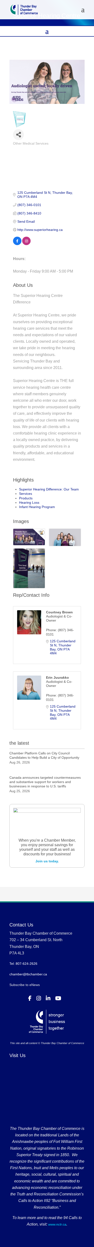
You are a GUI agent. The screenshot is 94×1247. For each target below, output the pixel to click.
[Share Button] (18, 134)
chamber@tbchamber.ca (28, 974)
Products (26, 498)
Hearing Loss (29, 502)
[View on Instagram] (26, 244)
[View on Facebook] (17, 244)
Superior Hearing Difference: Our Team (49, 489)
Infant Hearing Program (37, 507)
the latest (19, 743)
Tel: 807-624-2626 (23, 963)
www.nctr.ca (56, 1224)
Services (25, 494)
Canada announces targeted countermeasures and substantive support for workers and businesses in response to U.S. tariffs (45, 782)
